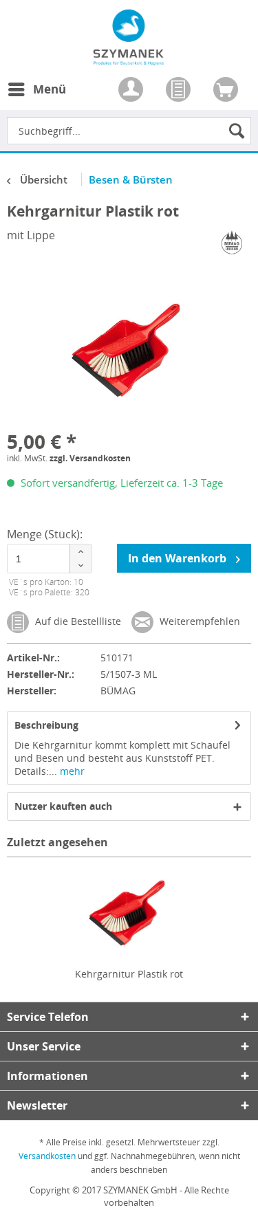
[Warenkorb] (227, 90)
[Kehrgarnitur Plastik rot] (129, 912)
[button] (80, 551)
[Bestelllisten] (179, 90)
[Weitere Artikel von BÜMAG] (232, 242)
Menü (49, 89)
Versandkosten (47, 1156)
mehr (71, 771)
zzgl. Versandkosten (90, 458)
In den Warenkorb (178, 558)
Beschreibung (46, 724)
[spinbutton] (49, 558)
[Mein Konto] (132, 90)
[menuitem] (36, 97)
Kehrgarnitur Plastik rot (129, 973)
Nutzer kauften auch (63, 806)
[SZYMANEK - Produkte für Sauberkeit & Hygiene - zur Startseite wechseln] (129, 57)
